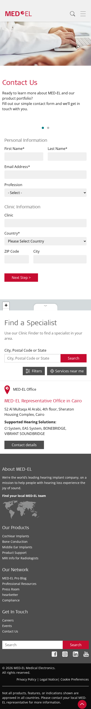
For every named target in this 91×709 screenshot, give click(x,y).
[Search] (72, 13)
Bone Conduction (15, 541)
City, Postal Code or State (25, 350)
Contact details (24, 444)
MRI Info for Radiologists (20, 558)
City (36, 251)
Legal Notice (49, 679)
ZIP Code (11, 251)
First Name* (14, 148)
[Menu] (83, 13)
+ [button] (6, 305)
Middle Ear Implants (17, 547)
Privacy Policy (26, 679)
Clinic (8, 215)
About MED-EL (17, 470)
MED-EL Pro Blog (14, 578)
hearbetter (10, 595)
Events (7, 626)
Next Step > (21, 277)
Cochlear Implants (15, 536)
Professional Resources (19, 584)
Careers (8, 620)
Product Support (14, 552)
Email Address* (17, 166)
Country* (12, 233)
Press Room (10, 589)
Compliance (11, 600)
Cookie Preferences (75, 679)
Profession (13, 184)
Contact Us (10, 631)
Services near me (69, 371)
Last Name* (57, 148)
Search (76, 644)
